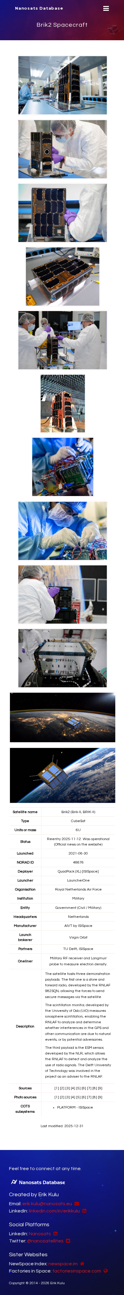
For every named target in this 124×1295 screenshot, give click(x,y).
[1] (56, 1088)
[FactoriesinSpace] (105, 1271)
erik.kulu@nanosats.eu (47, 1203)
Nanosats (40, 1233)
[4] (73, 1088)
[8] (94, 1088)
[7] (89, 1088)
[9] (100, 1088)
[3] (67, 1088)
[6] (84, 1088)
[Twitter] (67, 1241)
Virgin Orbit (78, 937)
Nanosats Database (39, 8)
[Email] (76, 1203)
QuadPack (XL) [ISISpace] (78, 871)
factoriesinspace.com (76, 1271)
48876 (78, 862)
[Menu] (105, 8)
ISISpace (85, 926)
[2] (62, 1088)
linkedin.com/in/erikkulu (54, 1211)
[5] (78, 1088)
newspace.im (63, 1263)
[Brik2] (62, 85)
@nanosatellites (45, 1241)
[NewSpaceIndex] (82, 1263)
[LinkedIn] (83, 1211)
